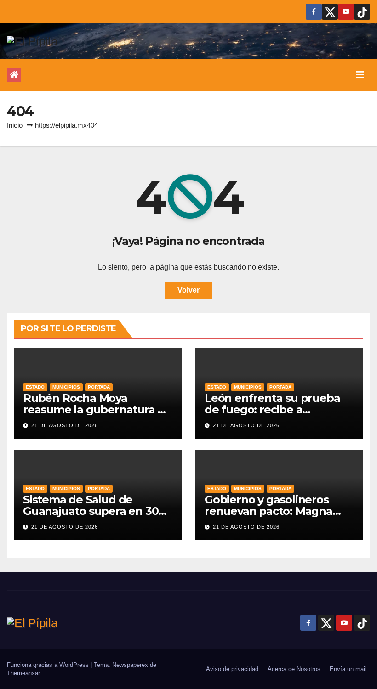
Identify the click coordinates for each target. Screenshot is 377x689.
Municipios (66, 387)
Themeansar (23, 673)
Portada (99, 387)
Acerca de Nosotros (294, 669)
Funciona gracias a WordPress (49, 664)
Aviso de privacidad (232, 669)
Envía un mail (348, 669)
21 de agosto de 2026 (64, 425)
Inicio (15, 125)
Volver (188, 290)
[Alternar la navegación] (360, 75)
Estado (35, 387)
